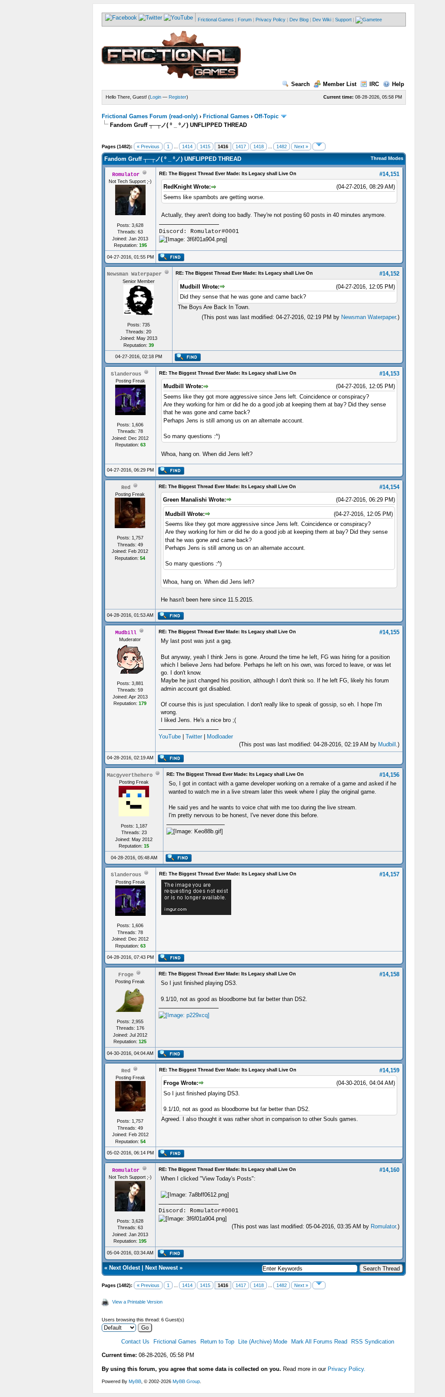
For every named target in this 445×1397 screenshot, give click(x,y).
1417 (241, 146)
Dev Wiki (321, 19)
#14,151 (389, 174)
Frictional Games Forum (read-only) (150, 116)
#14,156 (389, 775)
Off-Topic (266, 116)
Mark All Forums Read (319, 1341)
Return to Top (217, 1341)
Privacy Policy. (346, 1369)
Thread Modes (387, 158)
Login (155, 97)
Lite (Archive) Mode (262, 1341)
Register (177, 97)
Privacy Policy (271, 19)
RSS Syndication (372, 1341)
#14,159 (389, 1070)
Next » (301, 146)
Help (398, 84)
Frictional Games (216, 19)
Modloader (220, 736)
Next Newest (161, 1267)
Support (343, 19)
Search (300, 84)
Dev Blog (299, 19)
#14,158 (389, 974)
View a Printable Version (137, 1301)
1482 (281, 146)
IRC (374, 84)
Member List (339, 84)
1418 (258, 146)
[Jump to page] (318, 146)
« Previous (148, 146)
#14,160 (389, 1170)
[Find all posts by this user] (171, 259)
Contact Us (135, 1341)
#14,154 (389, 487)
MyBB (135, 1381)
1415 (205, 146)
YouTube (170, 736)
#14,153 (389, 373)
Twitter (194, 736)
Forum (245, 19)
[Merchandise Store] (368, 19)
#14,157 (389, 874)
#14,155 (389, 632)
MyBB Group (186, 1381)
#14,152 (389, 273)
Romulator (383, 1226)
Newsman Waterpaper (368, 317)
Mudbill (387, 744)
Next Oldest (124, 1267)
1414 (187, 146)
